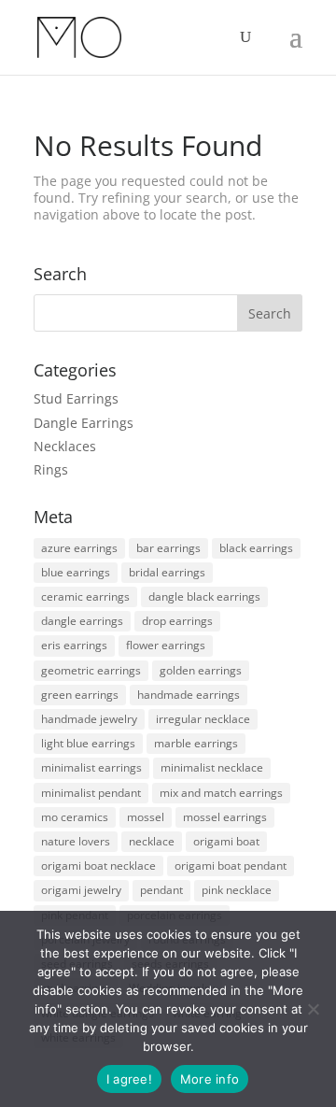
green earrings (80, 695)
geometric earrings (91, 670)
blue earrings (75, 572)
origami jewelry (81, 890)
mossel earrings (225, 817)
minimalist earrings (91, 767)
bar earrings (168, 548)
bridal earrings (167, 572)
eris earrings (74, 645)
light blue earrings (88, 743)
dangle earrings (82, 621)
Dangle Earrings (83, 423)
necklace (152, 841)
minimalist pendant (91, 793)
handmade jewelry (89, 719)
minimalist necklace (212, 767)
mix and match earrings (221, 793)
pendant (161, 890)
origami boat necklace (98, 865)
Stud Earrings (76, 398)
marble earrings (196, 743)
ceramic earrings (85, 596)
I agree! (129, 1079)
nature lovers (75, 841)
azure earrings (79, 548)
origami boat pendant (231, 865)
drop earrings (177, 621)
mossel (145, 817)
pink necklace (237, 890)
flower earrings (165, 645)
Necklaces (65, 446)
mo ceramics (74, 817)
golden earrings (201, 670)
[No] (312, 1009)
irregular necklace (203, 719)
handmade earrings (188, 695)
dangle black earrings (204, 596)
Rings (51, 469)
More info (209, 1079)
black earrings (256, 548)
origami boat (226, 841)
